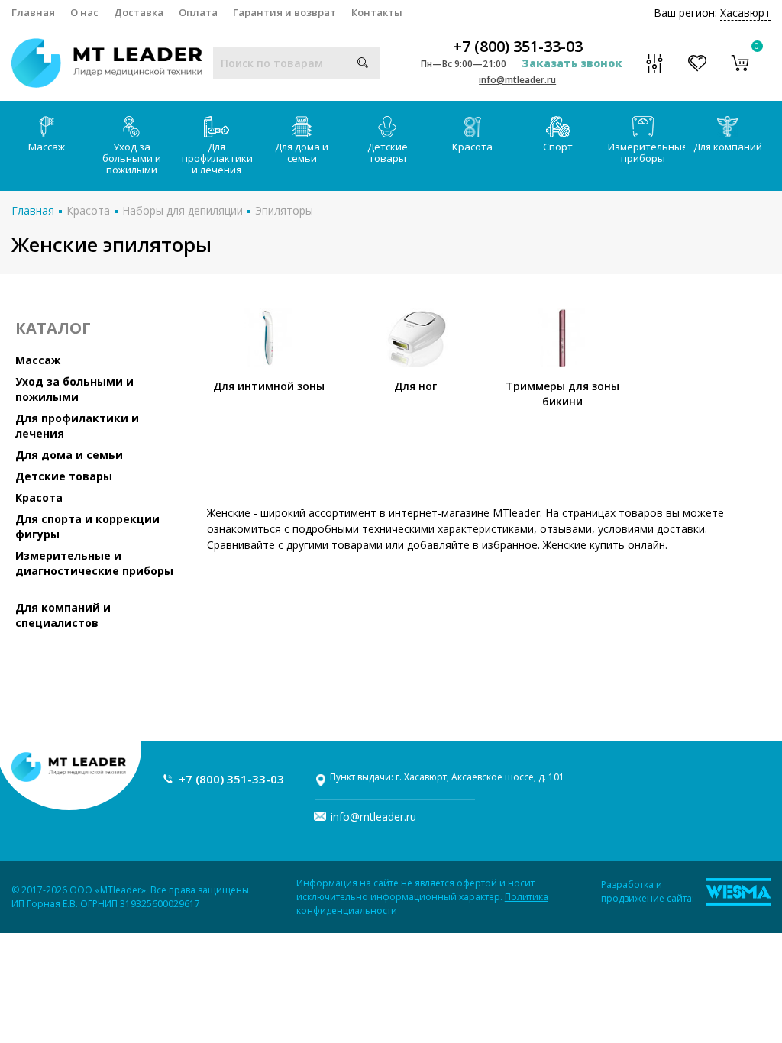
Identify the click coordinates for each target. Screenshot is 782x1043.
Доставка (138, 12)
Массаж (46, 146)
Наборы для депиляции (182, 210)
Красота (472, 146)
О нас (84, 12)
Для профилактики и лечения (217, 158)
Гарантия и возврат (284, 12)
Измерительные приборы (647, 152)
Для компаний (727, 146)
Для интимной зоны (269, 386)
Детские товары (387, 152)
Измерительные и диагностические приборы (94, 563)
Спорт (558, 146)
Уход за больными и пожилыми (131, 158)
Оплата (198, 12)
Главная (33, 12)
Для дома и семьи (301, 152)
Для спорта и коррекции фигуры (87, 526)
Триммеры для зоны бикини (562, 393)
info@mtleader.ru (517, 79)
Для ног (415, 386)
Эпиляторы (284, 210)
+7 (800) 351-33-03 (518, 46)
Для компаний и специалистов (63, 615)
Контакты (376, 12)
